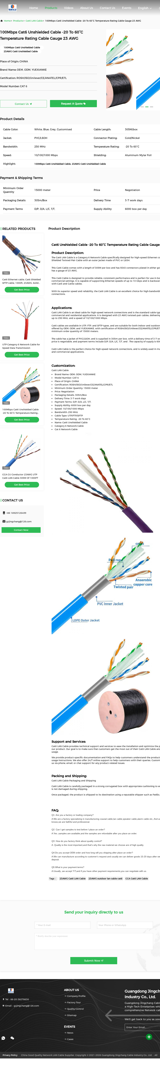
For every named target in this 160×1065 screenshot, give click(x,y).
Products (51, 8)
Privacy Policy (10, 1055)
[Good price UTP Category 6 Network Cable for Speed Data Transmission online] (21, 320)
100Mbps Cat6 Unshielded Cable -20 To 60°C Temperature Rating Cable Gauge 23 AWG (20, 413)
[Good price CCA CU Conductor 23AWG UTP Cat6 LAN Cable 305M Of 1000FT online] (21, 450)
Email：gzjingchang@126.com (22, 1005)
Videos (68, 8)
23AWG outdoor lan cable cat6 (105, 878)
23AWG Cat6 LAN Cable (72, 878)
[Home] (12, 7)
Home (33, 8)
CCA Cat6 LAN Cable (136, 878)
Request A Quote (72, 103)
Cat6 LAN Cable (34, 20)
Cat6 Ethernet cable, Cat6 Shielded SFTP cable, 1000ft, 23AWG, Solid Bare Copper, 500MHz (21, 283)
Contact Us (107, 8)
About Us (86, 8)
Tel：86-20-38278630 (17, 999)
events (126, 8)
